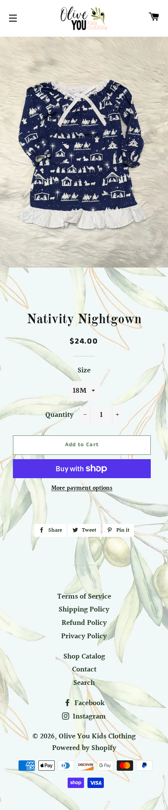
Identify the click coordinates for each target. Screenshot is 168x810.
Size (84, 370)
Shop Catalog (84, 656)
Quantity (59, 415)
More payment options (81, 488)
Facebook (89, 703)
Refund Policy (84, 623)
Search (84, 683)
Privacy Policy (84, 636)
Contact (84, 669)
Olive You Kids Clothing (97, 736)
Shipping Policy (84, 609)
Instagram (88, 716)
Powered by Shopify (84, 748)
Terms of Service (84, 596)
